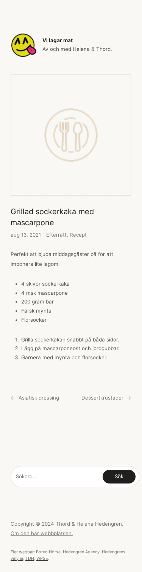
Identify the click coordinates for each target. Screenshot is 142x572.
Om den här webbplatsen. (42, 533)
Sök (119, 476)
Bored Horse (48, 552)
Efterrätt (56, 235)
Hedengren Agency (81, 552)
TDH (29, 558)
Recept (78, 235)
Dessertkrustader (102, 398)
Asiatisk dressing (39, 398)
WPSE (42, 558)
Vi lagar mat (57, 40)
